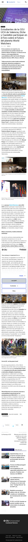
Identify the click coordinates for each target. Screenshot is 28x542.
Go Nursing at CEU (6, 434)
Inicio (2, 24)
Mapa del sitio (19, 537)
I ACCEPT (14, 280)
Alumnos (4, 494)
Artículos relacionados (7, 449)
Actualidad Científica (4, 457)
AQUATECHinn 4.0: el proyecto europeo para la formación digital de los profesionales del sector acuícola (17, 457)
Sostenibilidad (5, 416)
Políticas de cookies (16, 535)
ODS (21, 414)
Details (21, 275)
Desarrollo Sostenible (13, 414)
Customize (13, 285)
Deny (14, 291)
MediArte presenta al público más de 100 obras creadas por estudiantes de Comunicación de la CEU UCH (18, 494)
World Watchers (13, 205)
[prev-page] (3, 511)
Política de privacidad (10, 537)
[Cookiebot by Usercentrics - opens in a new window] (19, 250)
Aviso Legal (8, 535)
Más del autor (18, 449)
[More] (22, 425)
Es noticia (3, 26)
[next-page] (5, 511)
